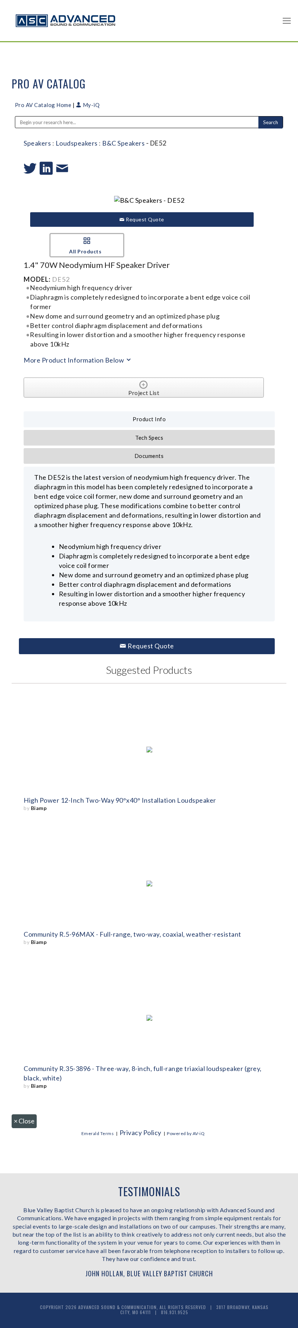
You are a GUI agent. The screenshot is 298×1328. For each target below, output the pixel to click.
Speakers (37, 143)
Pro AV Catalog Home (44, 105)
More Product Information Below (74, 360)
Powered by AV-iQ (186, 1133)
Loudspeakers (77, 143)
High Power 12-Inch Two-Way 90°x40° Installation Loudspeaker (120, 800)
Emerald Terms (97, 1133)
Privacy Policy (140, 1133)
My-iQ (90, 105)
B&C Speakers (123, 143)
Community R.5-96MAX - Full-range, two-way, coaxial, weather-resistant (132, 934)
